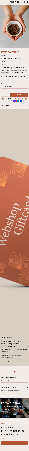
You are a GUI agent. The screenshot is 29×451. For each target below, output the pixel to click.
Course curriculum (5, 105)
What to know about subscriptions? (9, 387)
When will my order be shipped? (8, 377)
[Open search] (4, 2)
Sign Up (14, 443)
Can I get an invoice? (5, 380)
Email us (14, 414)
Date (2, 83)
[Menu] (1, 2)
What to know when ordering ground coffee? (11, 390)
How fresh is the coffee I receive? (8, 384)
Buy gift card (6, 361)
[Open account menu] (24, 2)
